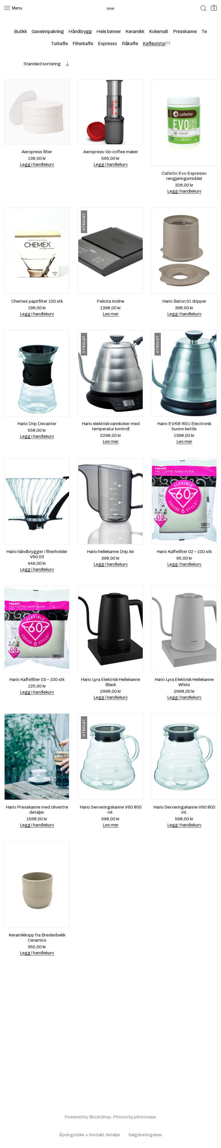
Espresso (107, 43)
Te (204, 31)
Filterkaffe (83, 43)
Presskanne (185, 31)
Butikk (20, 31)
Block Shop (100, 1117)
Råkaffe (130, 43)
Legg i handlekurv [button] (37, 164)
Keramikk (134, 31)
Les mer (111, 313)
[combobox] (36, 64)
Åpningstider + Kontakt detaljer (89, 1134)
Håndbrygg (80, 31)
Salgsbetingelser (145, 1134)
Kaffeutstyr (154, 43)
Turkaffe (59, 43)
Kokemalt (158, 31)
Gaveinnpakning (48, 31)
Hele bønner (108, 31)
